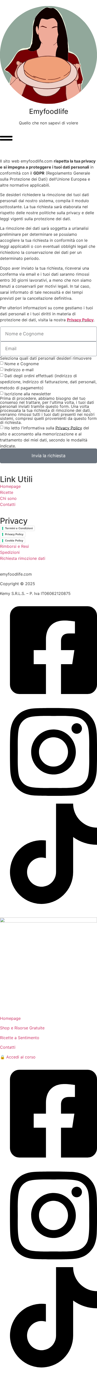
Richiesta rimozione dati (22, 558)
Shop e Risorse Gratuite (22, 1027)
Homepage (10, 486)
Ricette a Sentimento (19, 1037)
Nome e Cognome (21, 363)
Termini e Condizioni (19, 528)
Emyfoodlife (48, 111)
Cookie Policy (14, 540)
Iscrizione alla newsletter (27, 393)
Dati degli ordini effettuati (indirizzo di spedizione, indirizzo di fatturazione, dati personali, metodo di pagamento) (48, 381)
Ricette (6, 492)
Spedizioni (10, 552)
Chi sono (8, 498)
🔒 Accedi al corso (18, 1056)
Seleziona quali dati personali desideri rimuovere (46, 358)
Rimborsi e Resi (14, 546)
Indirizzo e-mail (19, 369)
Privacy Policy (80, 319)
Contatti (7, 504)
